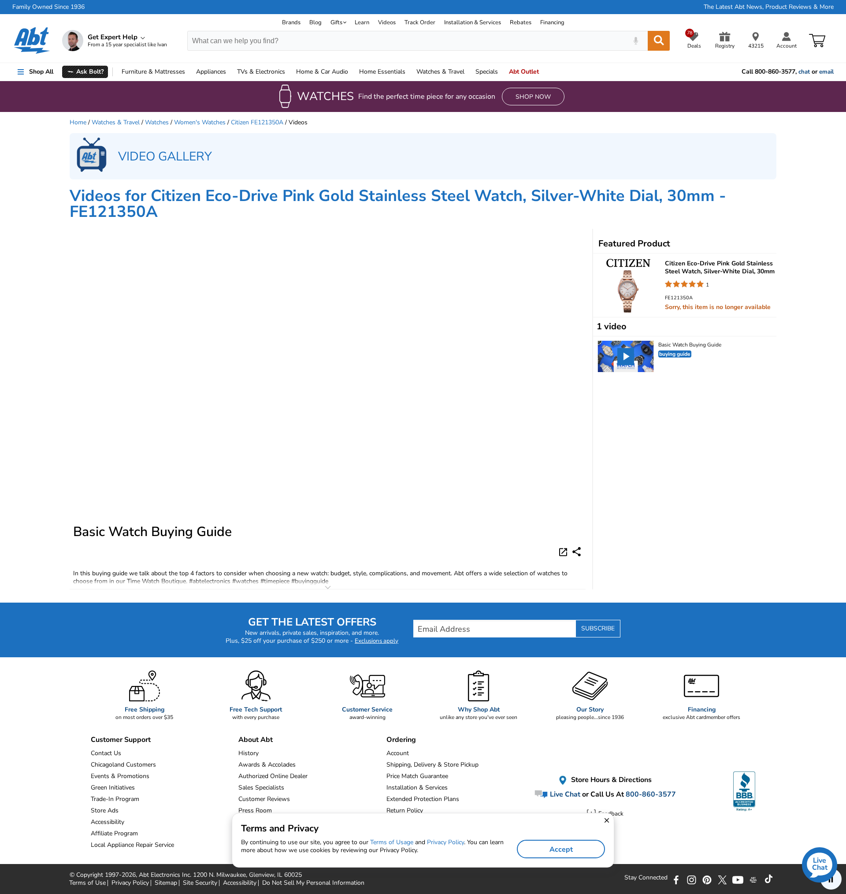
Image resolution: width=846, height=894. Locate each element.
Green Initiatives (113, 787)
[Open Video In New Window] (564, 551)
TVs (261, 71)
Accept (561, 849)
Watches (440, 71)
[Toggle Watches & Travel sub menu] (468, 72)
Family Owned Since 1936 (48, 7)
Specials (486, 71)
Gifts (336, 22)
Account (397, 753)
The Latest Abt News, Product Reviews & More (769, 7)
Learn (362, 22)
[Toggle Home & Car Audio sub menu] (352, 72)
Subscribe (598, 628)
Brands (291, 22)
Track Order (419, 22)
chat (804, 72)
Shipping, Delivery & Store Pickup (432, 764)
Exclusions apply (376, 641)
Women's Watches (200, 122)
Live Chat (564, 794)
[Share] (576, 551)
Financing (552, 22)
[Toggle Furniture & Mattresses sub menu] (189, 72)
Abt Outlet (524, 71)
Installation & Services (472, 22)
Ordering (401, 740)
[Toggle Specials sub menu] (502, 72)
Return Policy (404, 810)
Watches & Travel (116, 122)
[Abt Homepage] (32, 40)
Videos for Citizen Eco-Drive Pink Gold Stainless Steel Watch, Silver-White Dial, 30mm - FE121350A (398, 204)
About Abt (255, 740)
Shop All (41, 71)
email (826, 72)
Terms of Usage (391, 842)
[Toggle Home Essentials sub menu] (409, 72)
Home (382, 71)
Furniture (153, 71)
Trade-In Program (115, 799)
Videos (387, 22)
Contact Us (106, 753)
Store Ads (105, 810)
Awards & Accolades (267, 764)
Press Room (255, 810)
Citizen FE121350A (257, 122)
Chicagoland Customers (123, 764)
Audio (322, 71)
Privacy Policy (445, 842)
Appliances (211, 71)
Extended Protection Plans (422, 799)
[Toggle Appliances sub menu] (230, 72)
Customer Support (121, 740)
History (248, 753)
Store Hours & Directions (610, 780)
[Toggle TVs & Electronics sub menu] (289, 72)
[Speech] (635, 40)
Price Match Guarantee (417, 776)
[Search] (659, 41)
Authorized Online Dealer (273, 776)
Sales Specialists (261, 787)
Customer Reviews (264, 799)
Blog (315, 22)
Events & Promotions (120, 776)
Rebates (520, 22)
